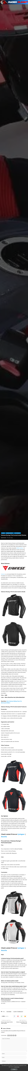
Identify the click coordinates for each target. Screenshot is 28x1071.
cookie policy (16, 1066)
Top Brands (17, 533)
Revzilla (4, 837)
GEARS (3, 533)
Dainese (3, 574)
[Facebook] (14, 1016)
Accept (14, 1069)
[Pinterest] (18, 1016)
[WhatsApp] (21, 1016)
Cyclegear (21, 834)
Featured (9, 1011)
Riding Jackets (9, 533)
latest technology (18, 1011)
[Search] (25, 2)
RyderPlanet (3, 537)
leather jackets (19, 548)
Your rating (3, 1035)
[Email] (25, 1016)
